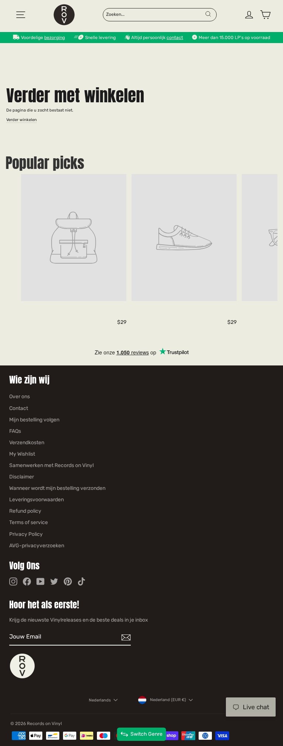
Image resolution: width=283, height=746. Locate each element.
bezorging (54, 37)
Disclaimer (21, 477)
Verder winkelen (21, 119)
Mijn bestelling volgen (34, 420)
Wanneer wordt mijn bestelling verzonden (57, 488)
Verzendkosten (26, 442)
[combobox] (155, 14)
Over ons (19, 396)
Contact (18, 408)
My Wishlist (22, 454)
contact (175, 37)
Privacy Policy (26, 534)
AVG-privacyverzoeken (36, 545)
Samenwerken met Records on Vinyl (51, 465)
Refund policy (25, 511)
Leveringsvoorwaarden (36, 499)
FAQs (15, 431)
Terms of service (28, 522)
